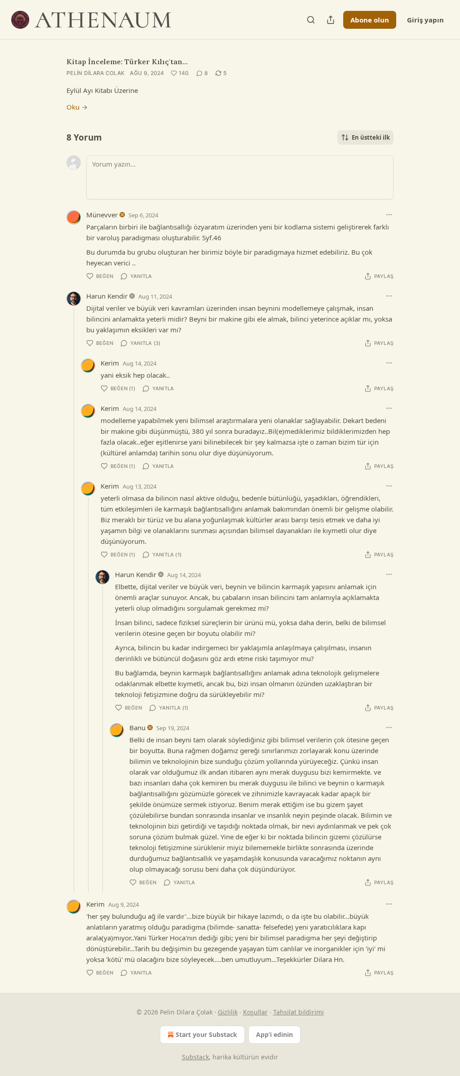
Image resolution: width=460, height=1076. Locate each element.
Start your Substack (206, 1034)
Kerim (110, 362)
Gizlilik (228, 1012)
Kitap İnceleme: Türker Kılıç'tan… (127, 61)
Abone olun (369, 19)
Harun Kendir (107, 295)
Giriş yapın (425, 19)
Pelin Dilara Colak (95, 73)
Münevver (102, 214)
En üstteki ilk (371, 137)
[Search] (311, 20)
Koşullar (255, 1012)
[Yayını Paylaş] (331, 20)
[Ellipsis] (389, 214)
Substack (195, 1057)
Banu (137, 727)
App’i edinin (274, 1034)
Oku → (77, 106)
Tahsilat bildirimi (298, 1012)
